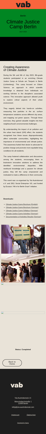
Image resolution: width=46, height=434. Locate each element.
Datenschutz (31, 415)
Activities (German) (22, 214)
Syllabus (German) (22, 211)
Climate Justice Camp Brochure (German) (22, 207)
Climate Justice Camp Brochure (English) (22, 204)
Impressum (15, 415)
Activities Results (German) (23, 217)
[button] (3, 5)
